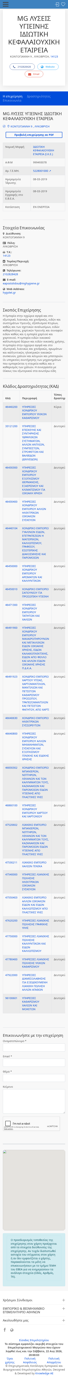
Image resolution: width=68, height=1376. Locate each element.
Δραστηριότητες (39, 96)
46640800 (11, 733)
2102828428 (24, 66)
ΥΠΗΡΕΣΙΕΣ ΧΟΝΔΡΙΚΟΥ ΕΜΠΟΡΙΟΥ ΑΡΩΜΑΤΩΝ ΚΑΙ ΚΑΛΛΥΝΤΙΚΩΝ (32, 573)
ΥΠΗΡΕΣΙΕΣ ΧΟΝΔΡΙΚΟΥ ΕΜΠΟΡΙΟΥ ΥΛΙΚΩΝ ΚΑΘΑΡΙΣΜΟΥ (34, 412)
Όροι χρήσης (10, 1360)
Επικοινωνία (12, 100)
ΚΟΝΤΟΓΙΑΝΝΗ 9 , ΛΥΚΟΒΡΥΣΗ (29, 126)
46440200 (11, 407)
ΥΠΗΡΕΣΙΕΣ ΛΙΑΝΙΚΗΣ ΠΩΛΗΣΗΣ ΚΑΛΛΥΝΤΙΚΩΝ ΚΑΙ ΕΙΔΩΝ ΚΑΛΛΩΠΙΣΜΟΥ (35, 943)
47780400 (11, 959)
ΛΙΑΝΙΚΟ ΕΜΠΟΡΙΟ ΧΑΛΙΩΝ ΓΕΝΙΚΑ (34, 864)
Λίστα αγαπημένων (63, 4)
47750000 (11, 936)
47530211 (11, 862)
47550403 (11, 897)
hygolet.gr (9, 292)
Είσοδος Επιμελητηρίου (34, 1340)
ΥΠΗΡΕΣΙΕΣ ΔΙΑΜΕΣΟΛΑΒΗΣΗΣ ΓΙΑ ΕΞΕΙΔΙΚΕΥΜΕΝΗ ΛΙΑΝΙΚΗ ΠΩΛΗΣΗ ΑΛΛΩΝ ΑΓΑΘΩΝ (34, 982)
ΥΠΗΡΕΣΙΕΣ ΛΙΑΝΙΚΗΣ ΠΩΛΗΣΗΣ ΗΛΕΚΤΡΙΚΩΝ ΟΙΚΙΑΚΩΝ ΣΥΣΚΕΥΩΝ (35, 882)
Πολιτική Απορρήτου (54, 1360)
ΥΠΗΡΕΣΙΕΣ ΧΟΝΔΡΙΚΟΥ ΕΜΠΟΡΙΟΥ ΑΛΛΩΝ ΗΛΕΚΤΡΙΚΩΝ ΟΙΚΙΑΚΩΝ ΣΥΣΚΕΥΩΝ (34, 511)
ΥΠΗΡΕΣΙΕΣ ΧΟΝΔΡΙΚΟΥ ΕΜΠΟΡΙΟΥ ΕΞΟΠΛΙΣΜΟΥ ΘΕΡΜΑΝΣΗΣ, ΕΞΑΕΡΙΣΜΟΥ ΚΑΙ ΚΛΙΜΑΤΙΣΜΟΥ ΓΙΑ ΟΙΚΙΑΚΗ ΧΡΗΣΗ (33, 480)
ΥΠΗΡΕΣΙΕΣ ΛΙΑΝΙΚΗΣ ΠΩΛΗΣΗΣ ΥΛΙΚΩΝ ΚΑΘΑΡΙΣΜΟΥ (35, 962)
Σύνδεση (57, 4)
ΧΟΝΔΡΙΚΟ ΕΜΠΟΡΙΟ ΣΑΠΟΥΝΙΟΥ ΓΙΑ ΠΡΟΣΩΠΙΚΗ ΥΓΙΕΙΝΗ (35, 592)
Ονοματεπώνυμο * (14, 1041)
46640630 (11, 718)
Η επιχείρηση (12, 96)
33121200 (11, 426)
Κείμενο (8, 1086)
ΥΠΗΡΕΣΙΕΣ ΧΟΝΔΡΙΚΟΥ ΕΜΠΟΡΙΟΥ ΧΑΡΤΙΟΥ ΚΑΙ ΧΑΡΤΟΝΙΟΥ (35, 810)
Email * (7, 1056)
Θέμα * (7, 1071)
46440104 (11, 528)
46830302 (11, 767)
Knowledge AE (44, 1373)
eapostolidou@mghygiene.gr (21, 283)
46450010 (11, 589)
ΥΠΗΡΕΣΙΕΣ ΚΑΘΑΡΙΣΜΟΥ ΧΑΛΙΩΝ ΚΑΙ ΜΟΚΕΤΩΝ (30, 1003)
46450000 (11, 566)
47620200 (11, 920)
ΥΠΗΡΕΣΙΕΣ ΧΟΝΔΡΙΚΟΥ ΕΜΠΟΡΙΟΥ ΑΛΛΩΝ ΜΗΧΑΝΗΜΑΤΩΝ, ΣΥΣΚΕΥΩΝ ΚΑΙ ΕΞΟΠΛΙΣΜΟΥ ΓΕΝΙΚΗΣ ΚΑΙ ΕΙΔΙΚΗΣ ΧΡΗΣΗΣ (35, 746)
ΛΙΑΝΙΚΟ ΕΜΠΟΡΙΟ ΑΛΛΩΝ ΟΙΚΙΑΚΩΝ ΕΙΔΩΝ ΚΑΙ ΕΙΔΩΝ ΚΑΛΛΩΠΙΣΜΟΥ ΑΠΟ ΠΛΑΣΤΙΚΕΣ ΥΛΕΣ (35, 905)
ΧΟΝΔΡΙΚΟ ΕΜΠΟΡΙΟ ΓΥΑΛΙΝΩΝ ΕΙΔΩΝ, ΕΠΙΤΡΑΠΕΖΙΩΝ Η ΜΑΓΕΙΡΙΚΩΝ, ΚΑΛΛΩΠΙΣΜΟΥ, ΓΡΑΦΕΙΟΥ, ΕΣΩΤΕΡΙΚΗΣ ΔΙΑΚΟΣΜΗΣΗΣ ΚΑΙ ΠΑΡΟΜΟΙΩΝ (35, 542)
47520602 (11, 825)
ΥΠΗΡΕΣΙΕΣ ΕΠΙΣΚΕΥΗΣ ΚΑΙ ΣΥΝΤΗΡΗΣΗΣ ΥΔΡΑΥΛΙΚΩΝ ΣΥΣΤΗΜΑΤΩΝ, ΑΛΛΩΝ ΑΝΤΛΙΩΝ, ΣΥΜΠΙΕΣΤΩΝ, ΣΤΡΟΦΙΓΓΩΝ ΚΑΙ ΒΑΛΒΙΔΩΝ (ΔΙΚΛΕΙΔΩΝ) (33, 442)
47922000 (11, 975)
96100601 (11, 998)
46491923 (11, 676)
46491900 (11, 627)
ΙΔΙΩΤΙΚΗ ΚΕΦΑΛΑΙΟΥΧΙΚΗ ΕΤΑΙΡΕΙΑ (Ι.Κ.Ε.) (43, 150)
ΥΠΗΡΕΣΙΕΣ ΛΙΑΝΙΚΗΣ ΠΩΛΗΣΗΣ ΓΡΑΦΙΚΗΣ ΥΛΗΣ (35, 924)
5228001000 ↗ (42, 171)
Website (50, 66)
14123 (54, 56)
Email (36, 74)
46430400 (11, 501)
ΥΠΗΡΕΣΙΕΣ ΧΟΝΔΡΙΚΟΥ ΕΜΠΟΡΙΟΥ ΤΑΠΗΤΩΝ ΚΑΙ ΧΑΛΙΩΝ (31, 612)
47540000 (11, 874)
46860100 (11, 805)
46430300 (11, 467)
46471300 (11, 605)
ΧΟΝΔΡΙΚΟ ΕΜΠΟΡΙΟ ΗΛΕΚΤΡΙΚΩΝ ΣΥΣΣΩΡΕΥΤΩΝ (35, 721)
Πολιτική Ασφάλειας (30, 1360)
